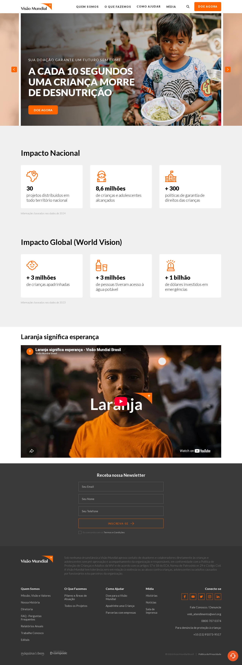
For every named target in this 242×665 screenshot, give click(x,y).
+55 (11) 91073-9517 (207, 634)
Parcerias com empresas (121, 612)
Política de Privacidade (210, 654)
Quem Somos (87, 6)
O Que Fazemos (118, 6)
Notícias (151, 602)
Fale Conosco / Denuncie (205, 607)
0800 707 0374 (211, 621)
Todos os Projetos (75, 605)
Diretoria (27, 609)
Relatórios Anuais (32, 626)
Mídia (171, 6)
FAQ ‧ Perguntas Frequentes (31, 617)
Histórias (151, 595)
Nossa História (30, 602)
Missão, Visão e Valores (36, 595)
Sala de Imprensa (151, 610)
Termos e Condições (114, 532)
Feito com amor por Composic (58, 652)
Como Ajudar (149, 6)
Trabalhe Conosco (32, 633)
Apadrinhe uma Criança (120, 605)
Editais (25, 639)
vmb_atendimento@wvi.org (204, 614)
